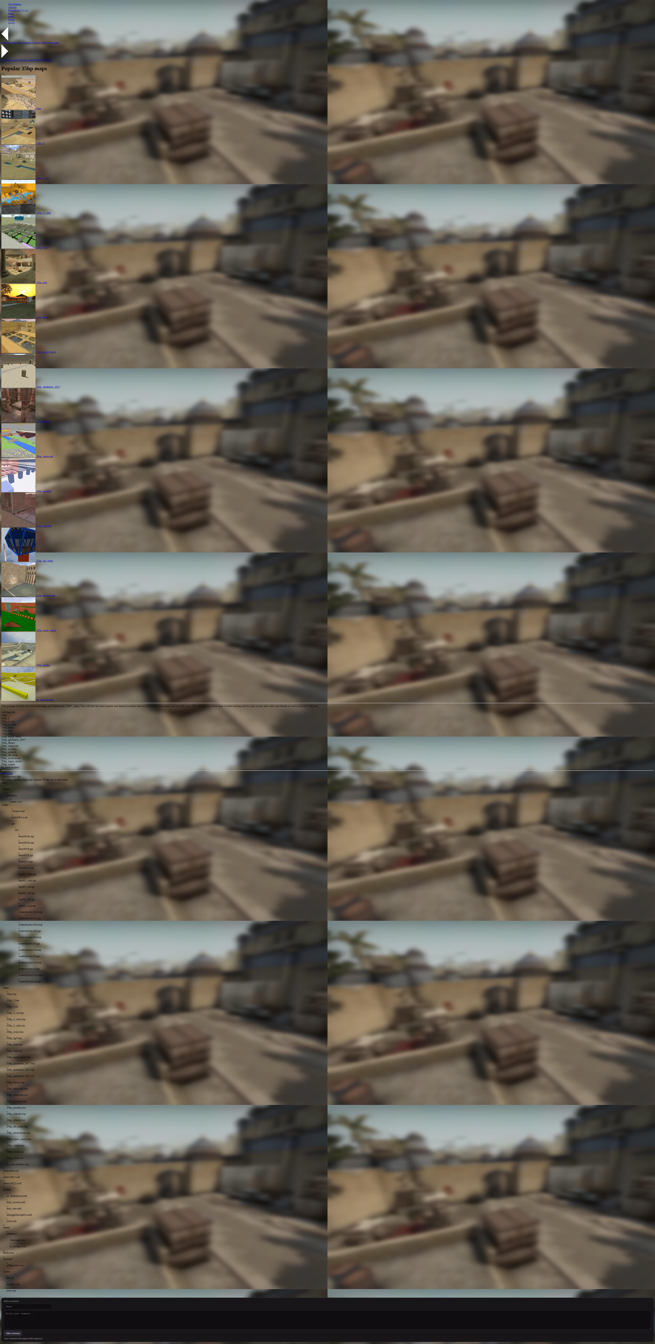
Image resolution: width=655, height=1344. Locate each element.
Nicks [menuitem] (11, 19)
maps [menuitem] (11, 13)
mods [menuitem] (11, 16)
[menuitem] (331, 4)
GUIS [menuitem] (11, 22)
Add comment (13, 1333)
